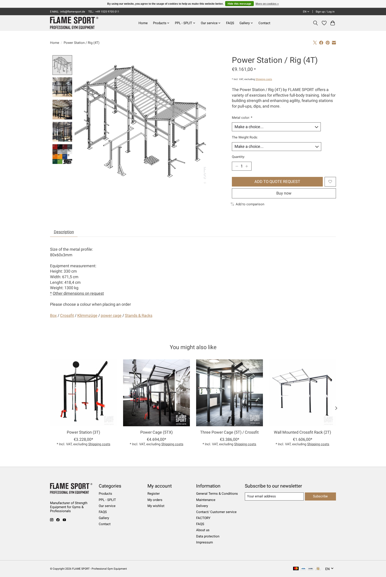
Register (153, 494)
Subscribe (320, 496)
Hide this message (239, 3)
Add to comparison (250, 204)
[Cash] (318, 569)
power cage (111, 315)
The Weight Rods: (245, 137)
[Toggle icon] (315, 23)
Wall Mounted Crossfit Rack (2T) (302, 432)
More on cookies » (267, 3)
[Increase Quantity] (246, 166)
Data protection (207, 536)
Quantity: (238, 157)
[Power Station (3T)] (83, 392)
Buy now (284, 193)
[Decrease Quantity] (237, 166)
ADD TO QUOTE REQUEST (277, 181)
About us (203, 530)
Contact (264, 23)
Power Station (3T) (83, 432)
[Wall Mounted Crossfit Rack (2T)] (302, 392)
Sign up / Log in (325, 11)
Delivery (202, 506)
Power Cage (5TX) (156, 432)
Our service (107, 506)
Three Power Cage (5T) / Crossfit (229, 432)
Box (53, 315)
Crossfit (67, 315)
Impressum (204, 542)
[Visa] (303, 569)
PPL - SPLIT (107, 500)
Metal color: (242, 118)
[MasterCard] (296, 569)
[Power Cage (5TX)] (156, 392)
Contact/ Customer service (216, 512)
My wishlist (155, 506)
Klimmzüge (87, 315)
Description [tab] (64, 232)
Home (143, 23)
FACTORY (203, 518)
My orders (154, 500)
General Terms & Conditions (217, 494)
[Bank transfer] (311, 569)
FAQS (230, 23)
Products (105, 494)
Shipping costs (264, 79)
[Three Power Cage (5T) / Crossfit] (229, 392)
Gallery (104, 518)
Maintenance (205, 500)
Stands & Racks (138, 315)
